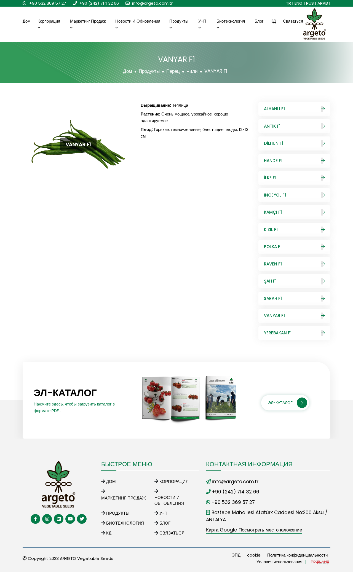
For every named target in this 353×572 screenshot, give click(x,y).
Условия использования (279, 562)
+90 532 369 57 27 (47, 3)
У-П (202, 21)
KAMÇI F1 (273, 212)
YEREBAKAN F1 (278, 333)
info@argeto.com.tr (152, 3)
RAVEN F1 (273, 264)
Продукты (178, 21)
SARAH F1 (273, 298)
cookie (254, 555)
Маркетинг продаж (88, 21)
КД (273, 21)
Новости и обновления (137, 21)
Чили (192, 71)
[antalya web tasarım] (319, 562)
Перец (173, 71)
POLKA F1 (273, 246)
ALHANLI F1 (274, 109)
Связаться (293, 21)
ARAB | (323, 3)
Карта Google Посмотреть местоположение (254, 530)
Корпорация (49, 21)
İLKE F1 (270, 178)
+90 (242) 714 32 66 (99, 3)
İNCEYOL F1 (275, 195)
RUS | (311, 3)
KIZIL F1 (271, 229)
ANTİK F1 (272, 126)
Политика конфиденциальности (297, 555)
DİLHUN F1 (273, 143)
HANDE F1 (273, 160)
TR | (289, 3)
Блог (259, 21)
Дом (26, 21)
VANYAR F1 (274, 315)
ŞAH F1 (270, 281)
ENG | (300, 3)
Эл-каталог (280, 402)
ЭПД (236, 555)
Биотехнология (230, 21)
